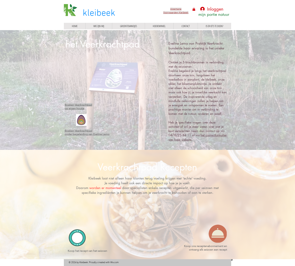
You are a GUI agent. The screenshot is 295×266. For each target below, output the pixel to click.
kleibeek (99, 13)
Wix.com (114, 262)
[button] (193, 9)
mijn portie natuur (213, 14)
